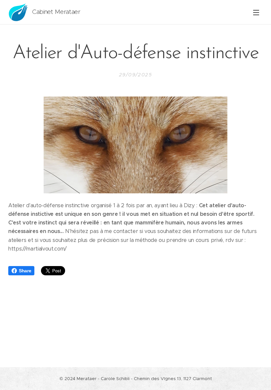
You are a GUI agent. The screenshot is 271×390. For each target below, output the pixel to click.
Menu (256, 12)
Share (25, 270)
